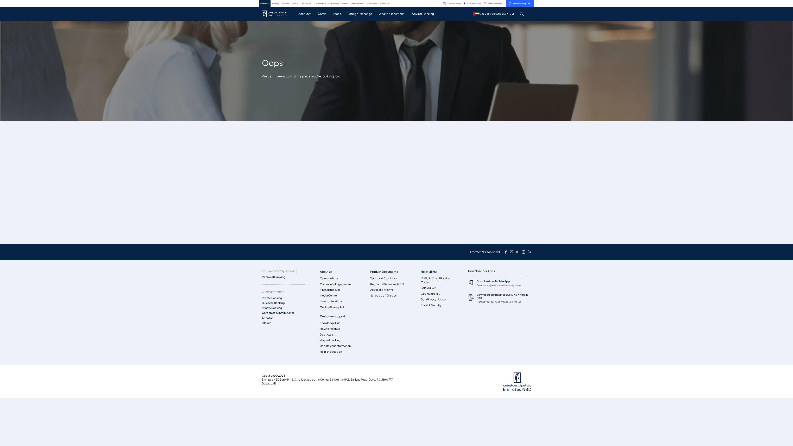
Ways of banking (330, 340)
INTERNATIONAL (357, 3)
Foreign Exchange (360, 13)
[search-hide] (522, 14)
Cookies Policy (430, 293)
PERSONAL (264, 3)
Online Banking (519, 3)
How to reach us (330, 328)
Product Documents (384, 271)
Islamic (266, 323)
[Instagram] (523, 252)
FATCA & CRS (429, 287)
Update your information (335, 346)
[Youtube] (517, 252)
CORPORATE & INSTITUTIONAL (326, 3)
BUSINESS (306, 3)
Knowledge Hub (330, 323)
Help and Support (331, 351)
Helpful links (429, 271)
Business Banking (273, 303)
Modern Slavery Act (332, 307)
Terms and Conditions (384, 278)
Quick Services (454, 3)
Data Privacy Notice (433, 299)
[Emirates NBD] (276, 14)
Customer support (332, 316)
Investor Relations (331, 301)
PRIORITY (275, 3)
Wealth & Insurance (392, 13)
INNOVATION (372, 3)
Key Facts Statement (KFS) (387, 284)
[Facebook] (505, 252)
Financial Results (330, 289)
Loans (337, 13)
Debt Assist (327, 334)
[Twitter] (511, 252)
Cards (322, 13)
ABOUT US (384, 3)
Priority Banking (272, 308)
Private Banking (272, 298)
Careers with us (329, 278)
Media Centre (328, 295)
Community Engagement (336, 284)
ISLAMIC (345, 3)
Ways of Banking (422, 13)
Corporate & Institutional (278, 312)
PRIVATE (286, 3)
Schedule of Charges (383, 295)
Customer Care (474, 3)
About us (267, 318)
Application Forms (382, 289)
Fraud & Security (431, 305)
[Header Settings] (392, 3)
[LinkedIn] (529, 252)
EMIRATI (295, 3)
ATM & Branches (495, 3)
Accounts (304, 13)
